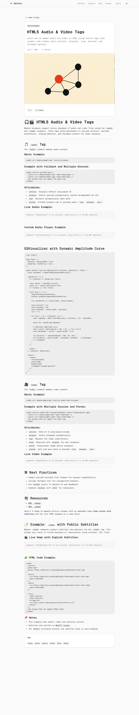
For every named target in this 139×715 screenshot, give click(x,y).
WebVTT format (63, 625)
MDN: (34, 503)
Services (81, 3)
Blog (100, 3)
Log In (118, 3)
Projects (91, 3)
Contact (109, 3)
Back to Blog (34, 17)
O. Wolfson (16, 3)
